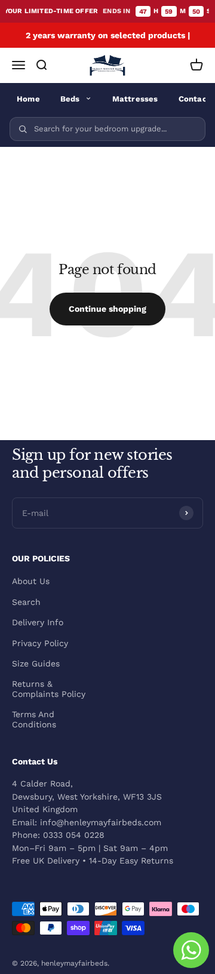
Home (28, 98)
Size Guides (36, 663)
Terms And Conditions (34, 719)
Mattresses (135, 98)
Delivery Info (37, 622)
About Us (31, 581)
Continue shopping (107, 309)
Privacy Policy (40, 643)
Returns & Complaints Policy (48, 689)
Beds (70, 98)
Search (26, 602)
